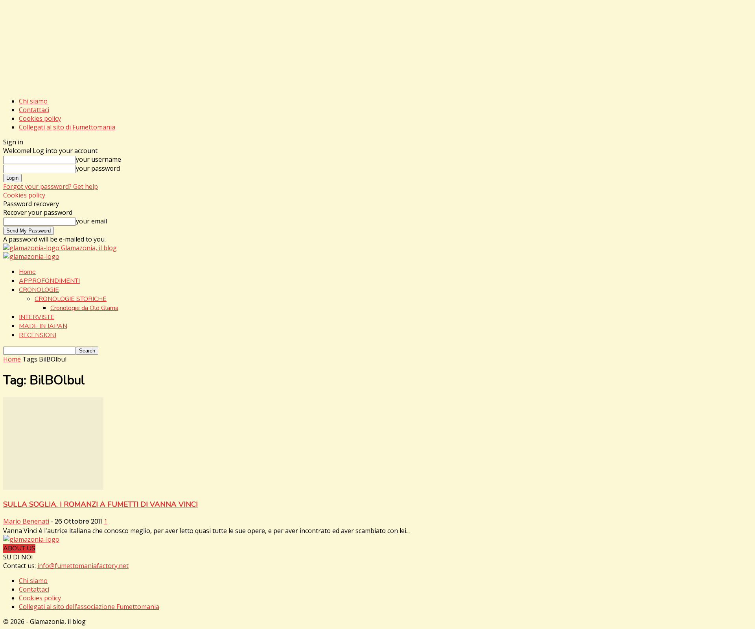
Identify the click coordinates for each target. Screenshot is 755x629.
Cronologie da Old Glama (84, 308)
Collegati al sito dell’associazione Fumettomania (89, 606)
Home (27, 271)
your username (98, 159)
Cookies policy (40, 118)
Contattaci (34, 109)
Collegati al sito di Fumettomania (67, 127)
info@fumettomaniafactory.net (83, 565)
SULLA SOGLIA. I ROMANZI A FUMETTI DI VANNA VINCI (100, 504)
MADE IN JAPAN (43, 326)
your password (98, 168)
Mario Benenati (26, 521)
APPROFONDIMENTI (49, 281)
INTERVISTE (36, 317)
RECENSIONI (37, 335)
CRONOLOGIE (39, 290)
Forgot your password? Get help (50, 186)
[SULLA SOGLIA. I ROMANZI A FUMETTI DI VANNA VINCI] (53, 487)
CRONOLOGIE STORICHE (71, 299)
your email (91, 221)
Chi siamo (33, 101)
